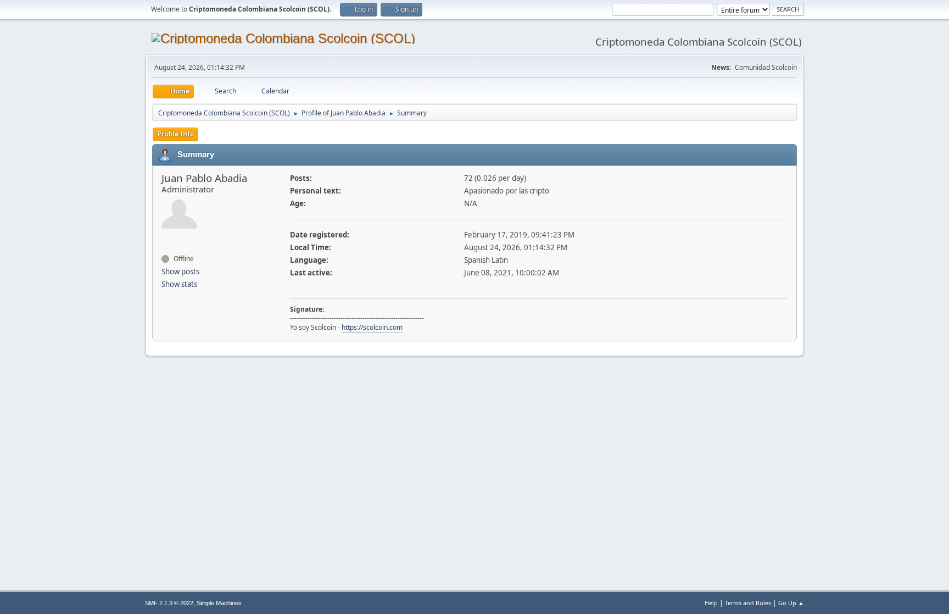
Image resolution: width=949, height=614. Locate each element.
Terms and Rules (748, 603)
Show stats (179, 284)
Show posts (180, 271)
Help (711, 603)
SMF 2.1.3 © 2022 (169, 603)
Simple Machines (219, 603)
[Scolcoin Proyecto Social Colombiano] (165, 239)
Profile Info (175, 134)
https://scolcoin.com (372, 327)
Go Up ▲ (791, 603)
